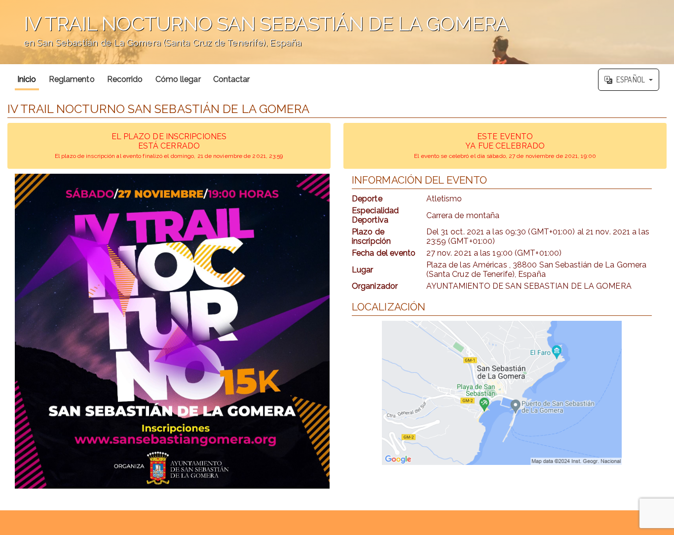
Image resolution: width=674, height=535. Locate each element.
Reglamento (72, 79)
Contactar (231, 79)
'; (254, 37)
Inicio (27, 79)
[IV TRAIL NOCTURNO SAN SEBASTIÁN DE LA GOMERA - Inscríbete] (172, 331)
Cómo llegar (178, 79)
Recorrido (125, 79)
